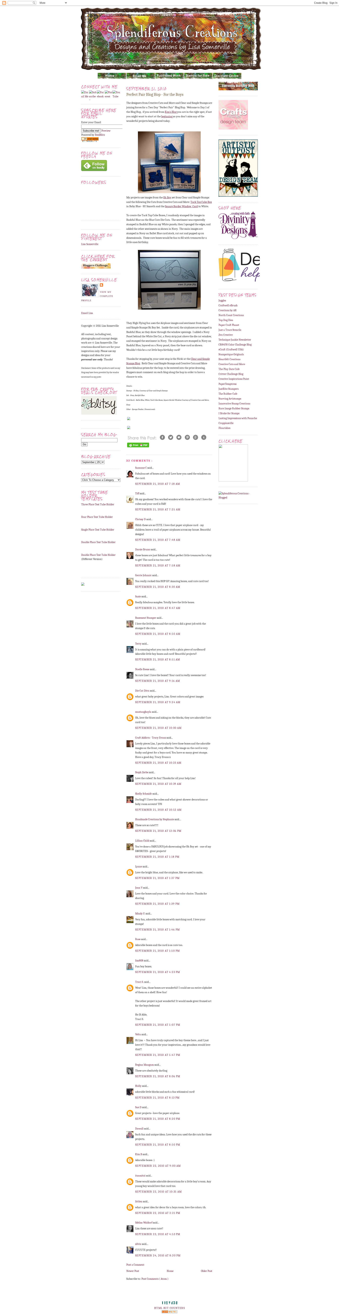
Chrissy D (140, 519)
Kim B (139, 1154)
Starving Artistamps (230, 398)
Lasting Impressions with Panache (238, 418)
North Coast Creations (231, 315)
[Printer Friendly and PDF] (138, 447)
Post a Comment (135, 1264)
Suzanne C (141, 467)
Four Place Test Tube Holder (97, 517)
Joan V (139, 887)
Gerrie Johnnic (143, 575)
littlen (139, 1201)
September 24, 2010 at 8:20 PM (157, 1255)
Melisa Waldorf (144, 1222)
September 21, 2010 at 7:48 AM (157, 540)
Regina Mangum (144, 1064)
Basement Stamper (146, 617)
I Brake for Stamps (229, 413)
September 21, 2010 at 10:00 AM (158, 728)
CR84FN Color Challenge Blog (235, 344)
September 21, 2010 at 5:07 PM (157, 1024)
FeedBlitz (100, 135)
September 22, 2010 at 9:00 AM (158, 1165)
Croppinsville (226, 423)
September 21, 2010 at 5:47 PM (157, 1055)
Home (170, 1271)
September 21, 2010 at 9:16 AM (157, 681)
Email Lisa (87, 313)
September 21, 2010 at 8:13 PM (157, 1097)
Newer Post (132, 1271)
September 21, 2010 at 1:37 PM (157, 878)
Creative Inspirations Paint (234, 379)
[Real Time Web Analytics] (169, 1312)
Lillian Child (142, 840)
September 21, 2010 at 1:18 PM (157, 856)
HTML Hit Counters (169, 1308)
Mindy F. (140, 913)
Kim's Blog (171, 112)
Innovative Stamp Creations (234, 403)
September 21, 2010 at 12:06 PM (158, 831)
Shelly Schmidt (143, 793)
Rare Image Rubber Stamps (234, 408)
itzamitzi (140, 1175)
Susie (138, 596)
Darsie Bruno (143, 549)
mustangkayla (143, 712)
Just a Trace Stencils (230, 330)
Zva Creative (226, 334)
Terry (138, 643)
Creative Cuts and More (232, 364)
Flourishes (224, 428)
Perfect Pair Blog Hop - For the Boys (154, 94)
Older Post (206, 1271)
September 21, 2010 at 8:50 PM (157, 1144)
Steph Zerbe (142, 772)
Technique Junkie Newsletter (235, 339)
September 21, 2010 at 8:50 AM (157, 634)
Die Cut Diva (142, 690)
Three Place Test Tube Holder (97, 504)
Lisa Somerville (89, 244)
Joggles (222, 300)
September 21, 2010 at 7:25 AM (157, 509)
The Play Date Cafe (229, 369)
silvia (138, 1244)
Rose (138, 939)
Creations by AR (228, 310)
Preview (105, 130)
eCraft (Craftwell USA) (231, 349)
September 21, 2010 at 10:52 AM (158, 809)
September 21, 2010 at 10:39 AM (158, 784)
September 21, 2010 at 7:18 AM (157, 484)
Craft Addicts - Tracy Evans (151, 737)
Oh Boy (167, 197)
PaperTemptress (227, 384)
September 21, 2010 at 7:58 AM (157, 565)
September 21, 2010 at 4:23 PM (157, 972)
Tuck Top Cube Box (201, 202)
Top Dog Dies (226, 320)
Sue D (138, 1107)
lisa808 (139, 960)
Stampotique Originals (231, 354)
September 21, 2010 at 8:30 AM (157, 587)
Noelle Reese (142, 669)
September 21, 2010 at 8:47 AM (157, 608)
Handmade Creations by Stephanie (155, 819)
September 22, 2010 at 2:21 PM (157, 1213)
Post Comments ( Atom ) (154, 1279)
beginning (167, 116)
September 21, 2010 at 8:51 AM (157, 659)
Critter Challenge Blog (231, 374)
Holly (138, 1086)
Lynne (139, 866)
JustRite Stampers (229, 389)
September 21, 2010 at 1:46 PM (157, 929)
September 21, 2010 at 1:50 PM (157, 950)
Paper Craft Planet (229, 325)
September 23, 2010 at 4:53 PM (157, 1234)
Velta (138, 1034)
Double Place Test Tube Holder (98, 542)
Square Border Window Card (181, 206)
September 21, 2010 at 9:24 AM (157, 702)
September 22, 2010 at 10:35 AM (158, 1191)
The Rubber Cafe (228, 393)
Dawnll (139, 1128)
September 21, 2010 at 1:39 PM (157, 903)
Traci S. (139, 982)
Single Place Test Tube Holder (97, 529)
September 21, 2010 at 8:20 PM (157, 1118)
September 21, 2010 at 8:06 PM (157, 1076)
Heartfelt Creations (229, 359)
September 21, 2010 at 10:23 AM (158, 762)
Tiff (137, 493)
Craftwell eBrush (228, 305)
